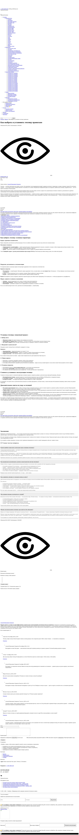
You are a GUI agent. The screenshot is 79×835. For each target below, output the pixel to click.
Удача (9, 42)
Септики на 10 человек (13, 83)
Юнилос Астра (11, 46)
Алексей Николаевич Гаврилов (14, 184)
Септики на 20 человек (13, 88)
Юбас (9, 45)
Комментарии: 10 (4, 176)
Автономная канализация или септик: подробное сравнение (15, 784)
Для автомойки (11, 60)
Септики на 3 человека (13, 75)
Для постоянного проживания (14, 51)
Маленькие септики (12, 94)
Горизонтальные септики (13, 66)
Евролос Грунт (11, 30)
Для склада (10, 61)
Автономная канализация (13, 70)
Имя (1, 725)
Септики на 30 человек (13, 90)
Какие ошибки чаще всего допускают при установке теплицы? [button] (17, 447)
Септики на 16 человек (13, 87)
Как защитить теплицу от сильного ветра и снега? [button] (14, 477)
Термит (9, 39)
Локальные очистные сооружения (15, 65)
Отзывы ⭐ (7, 106)
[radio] (41, 577)
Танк (9, 37)
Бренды (4, 753)
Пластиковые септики (12, 101)
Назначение (7, 47)
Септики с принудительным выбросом (16, 68)
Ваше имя (2, 825)
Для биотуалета (11, 57)
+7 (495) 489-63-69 (4, 8)
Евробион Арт (11, 26)
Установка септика (9, 108)
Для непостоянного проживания (15, 52)
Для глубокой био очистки (13, 64)
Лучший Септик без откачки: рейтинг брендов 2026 (14, 782)
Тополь (9, 41)
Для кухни (10, 55)
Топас (9, 40)
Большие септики (11, 96)
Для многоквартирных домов (14, 58)
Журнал (4, 112)
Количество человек (9, 71)
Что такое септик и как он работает (10, 787)
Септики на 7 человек (12, 79)
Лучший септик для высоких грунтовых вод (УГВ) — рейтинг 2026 (17, 785)
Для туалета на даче (12, 54)
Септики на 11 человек (13, 84)
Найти (14, 118)
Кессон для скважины (10, 111)
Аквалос (9, 19)
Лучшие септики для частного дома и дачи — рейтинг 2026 (15, 783)
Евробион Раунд (11, 27)
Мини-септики (11, 93)
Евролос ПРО (11, 29)
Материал (7, 97)
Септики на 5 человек (12, 77)
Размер (6, 92)
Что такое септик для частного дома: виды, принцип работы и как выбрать (16, 211)
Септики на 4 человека (13, 76)
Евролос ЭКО (11, 31)
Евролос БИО (11, 28)
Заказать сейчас (3, 809)
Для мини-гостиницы (12, 62)
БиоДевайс (10, 20)
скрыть (7, 214)
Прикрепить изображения (6, 737)
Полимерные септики (12, 98)
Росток (9, 35)
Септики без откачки (12, 69)
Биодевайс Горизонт (12, 21)
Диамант (10, 24)
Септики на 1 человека (13, 73)
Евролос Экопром (11, 32)
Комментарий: (3, 735)
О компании (5, 113)
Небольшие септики (12, 95)
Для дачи (10, 49)
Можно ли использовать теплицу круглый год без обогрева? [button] (17, 509)
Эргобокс (10, 43)
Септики (5, 17)
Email (1, 727)
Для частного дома (12, 48)
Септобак (10, 36)
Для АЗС (10, 59)
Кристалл (10, 33)
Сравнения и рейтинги (10, 104)
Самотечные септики (12, 67)
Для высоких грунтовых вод (14, 50)
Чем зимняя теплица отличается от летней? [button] (12, 494)
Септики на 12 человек (13, 85)
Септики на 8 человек (12, 80)
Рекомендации (8, 103)
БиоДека (10, 23)
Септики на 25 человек (13, 89)
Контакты (5, 114)
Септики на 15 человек (13, 86)
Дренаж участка (8, 110)
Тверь (9, 38)
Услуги (4, 107)
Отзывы (4, 757)
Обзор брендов (8, 105)
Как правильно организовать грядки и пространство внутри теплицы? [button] (20, 461)
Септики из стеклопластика (14, 99)
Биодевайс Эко (11, 22)
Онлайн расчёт (10, 12)
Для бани (10, 56)
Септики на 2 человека (13, 74)
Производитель (8, 18)
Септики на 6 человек (12, 78)
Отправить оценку (4, 584)
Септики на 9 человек (12, 82)
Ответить (5, 640)
